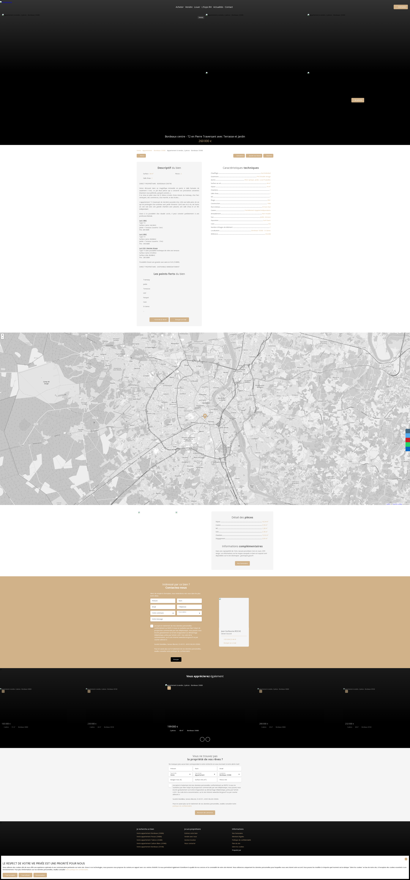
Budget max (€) (176, 780)
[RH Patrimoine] (10, 7)
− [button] (2, 338)
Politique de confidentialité (241, 840)
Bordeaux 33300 (159, 150)
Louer (197, 6)
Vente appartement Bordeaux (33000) (150, 833)
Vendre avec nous (190, 837)
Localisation (222, 773)
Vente (139, 150)
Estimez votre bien (191, 833)
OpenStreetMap (397, 504)
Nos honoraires (237, 833)
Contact (229, 6)
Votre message (157, 619)
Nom (180, 601)
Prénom (155, 601)
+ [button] (2, 335)
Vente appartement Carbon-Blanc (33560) (151, 843)
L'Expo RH (207, 6)
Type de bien (198, 773)
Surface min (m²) (201, 780)
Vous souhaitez (182, 612)
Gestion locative (190, 840)
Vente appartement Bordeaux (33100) (150, 847)
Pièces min (223, 780)
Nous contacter (189, 843)
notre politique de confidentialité (77, 870)
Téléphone (182, 607)
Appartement (147, 150)
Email (154, 607)
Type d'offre (173, 773)
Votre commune (158, 613)
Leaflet (388, 504)
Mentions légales (238, 837)
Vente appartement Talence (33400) (149, 840)
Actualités (218, 6)
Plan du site (236, 843)
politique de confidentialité (180, 651)
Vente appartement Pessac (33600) (149, 837)
